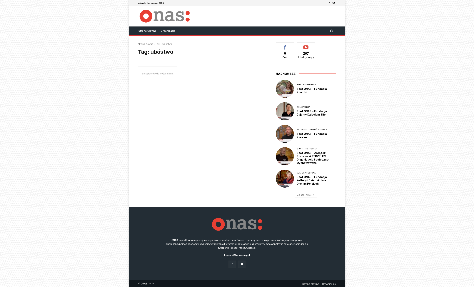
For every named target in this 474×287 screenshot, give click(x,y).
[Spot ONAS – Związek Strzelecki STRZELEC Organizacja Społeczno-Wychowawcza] (285, 156)
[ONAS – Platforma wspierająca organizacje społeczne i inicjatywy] (164, 16)
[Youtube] (333, 3)
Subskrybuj (306, 45)
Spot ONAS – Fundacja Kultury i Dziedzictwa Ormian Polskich (312, 180)
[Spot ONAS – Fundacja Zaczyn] (285, 134)
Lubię (285, 45)
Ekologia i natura (306, 85)
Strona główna (145, 44)
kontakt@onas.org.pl (237, 255)
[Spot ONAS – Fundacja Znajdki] (285, 89)
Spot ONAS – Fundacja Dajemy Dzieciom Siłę (312, 113)
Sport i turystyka (307, 149)
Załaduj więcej (304, 194)
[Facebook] (329, 3)
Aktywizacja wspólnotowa (312, 130)
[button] (331, 31)
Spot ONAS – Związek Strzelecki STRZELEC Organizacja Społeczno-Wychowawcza (313, 158)
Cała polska (303, 107)
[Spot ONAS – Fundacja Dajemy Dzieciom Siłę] (285, 111)
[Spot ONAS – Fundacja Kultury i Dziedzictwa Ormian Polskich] (285, 179)
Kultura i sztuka (306, 173)
